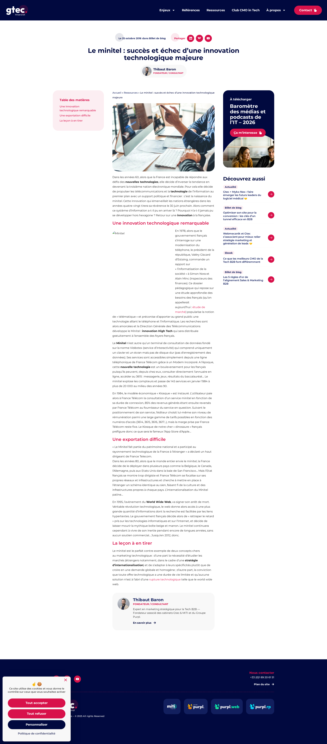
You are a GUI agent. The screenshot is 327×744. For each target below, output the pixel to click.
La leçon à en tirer (71, 120)
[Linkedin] (190, 38)
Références (191, 10)
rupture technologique (165, 579)
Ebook (229, 252)
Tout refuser (36, 714)
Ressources (216, 10)
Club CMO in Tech (246, 10)
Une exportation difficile (75, 115)
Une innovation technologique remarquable (78, 108)
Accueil (116, 92)
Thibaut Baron (164, 69)
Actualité (230, 186)
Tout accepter (37, 703)
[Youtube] (208, 38)
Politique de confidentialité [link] (36, 733)
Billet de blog (233, 207)
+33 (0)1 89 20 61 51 (262, 677)
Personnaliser (37, 724)
